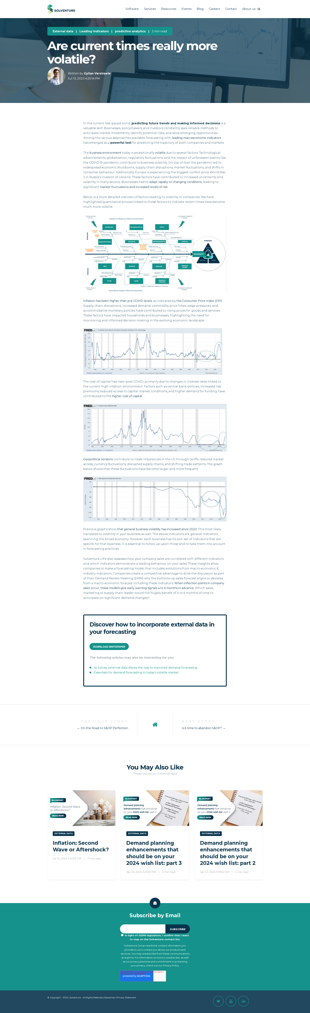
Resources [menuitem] (168, 9)
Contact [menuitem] (231, 9)
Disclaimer (109, 997)
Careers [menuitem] (214, 9)
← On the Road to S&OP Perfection (102, 728)
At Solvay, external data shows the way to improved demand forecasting (145, 667)
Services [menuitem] (150, 9)
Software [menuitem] (132, 9)
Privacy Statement (126, 997)
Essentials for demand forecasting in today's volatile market (136, 672)
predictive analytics (130, 31)
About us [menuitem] (248, 9)
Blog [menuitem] (200, 9)
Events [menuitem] (186, 9)
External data (63, 31)
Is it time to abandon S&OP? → (204, 728)
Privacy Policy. (171, 965)
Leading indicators (94, 31)
